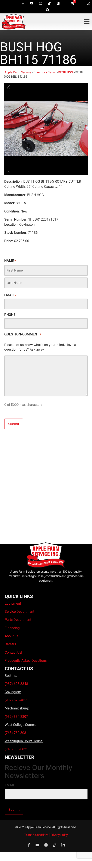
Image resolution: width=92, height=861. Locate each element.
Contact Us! (13, 652)
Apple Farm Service (17, 72)
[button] (47, 9)
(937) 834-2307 (16, 717)
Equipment (13, 603)
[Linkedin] (58, 3)
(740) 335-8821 (17, 749)
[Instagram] (40, 3)
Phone (9, 314)
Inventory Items (45, 72)
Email (10, 295)
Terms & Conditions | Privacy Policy (46, 834)
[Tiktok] (49, 3)
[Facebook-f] (23, 3)
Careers (10, 644)
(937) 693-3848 (16, 684)
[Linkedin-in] (63, 845)
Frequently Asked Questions (26, 661)
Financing (12, 628)
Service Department (19, 612)
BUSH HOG (65, 72)
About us (11, 636)
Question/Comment (22, 334)
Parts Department (18, 620)
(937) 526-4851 (16, 700)
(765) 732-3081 (16, 733)
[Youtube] (31, 3)
